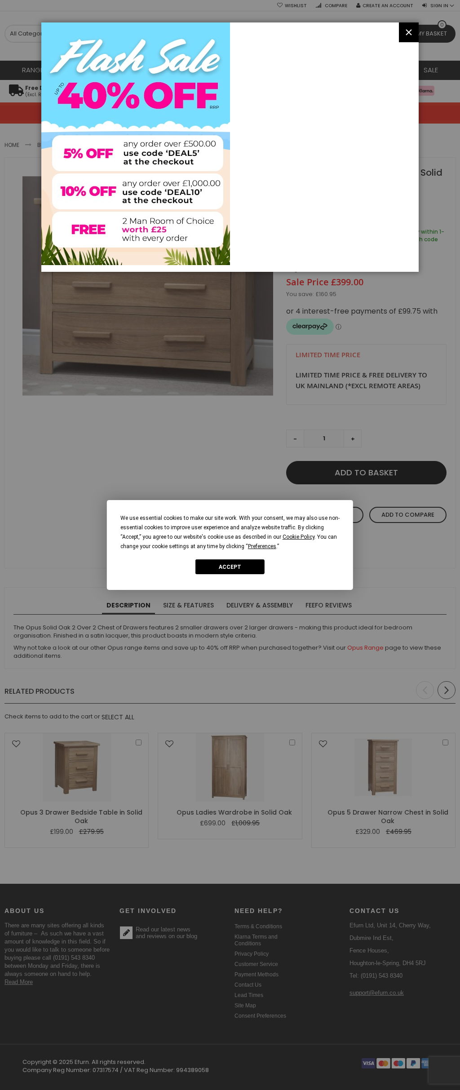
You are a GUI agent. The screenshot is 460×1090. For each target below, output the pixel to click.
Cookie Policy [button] (298, 537)
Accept (230, 566)
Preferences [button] (262, 546)
